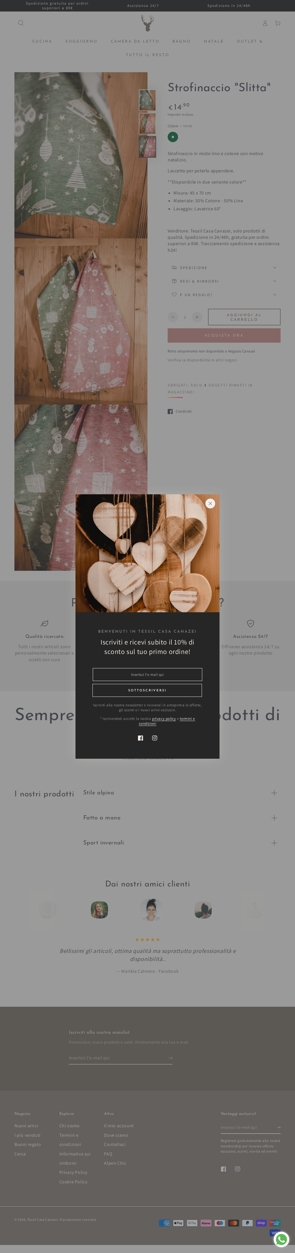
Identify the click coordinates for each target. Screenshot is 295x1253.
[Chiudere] (210, 503)
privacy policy (164, 718)
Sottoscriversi (147, 690)
